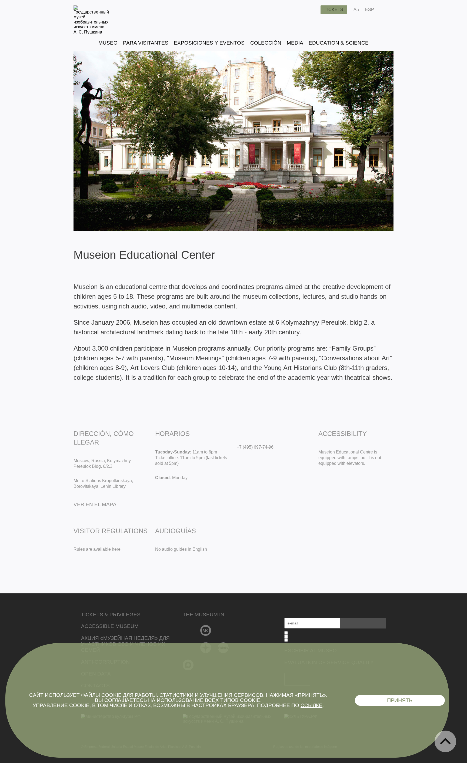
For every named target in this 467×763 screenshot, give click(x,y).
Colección (265, 43)
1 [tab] (228, 212)
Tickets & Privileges (111, 614)
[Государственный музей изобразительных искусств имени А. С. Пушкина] (91, 32)
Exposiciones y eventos (209, 43)
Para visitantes (145, 43)
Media (295, 43)
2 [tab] (233, 212)
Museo (108, 43)
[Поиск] (312, 9)
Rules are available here (97, 549)
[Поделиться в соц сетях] (386, 9)
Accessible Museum (110, 626)
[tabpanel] (233, 141)
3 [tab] (238, 212)
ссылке (311, 705)
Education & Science (339, 43)
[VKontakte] (205, 630)
